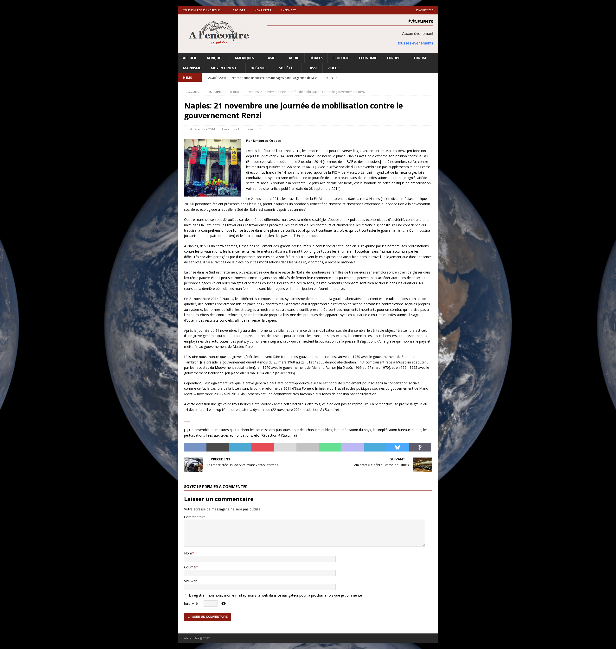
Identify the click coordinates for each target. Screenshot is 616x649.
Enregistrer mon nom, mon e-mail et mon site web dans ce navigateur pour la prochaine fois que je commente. (276, 595)
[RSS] (434, 77)
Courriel (190, 567)
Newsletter (263, 10)
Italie (249, 129)
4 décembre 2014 (202, 129)
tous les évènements (415, 43)
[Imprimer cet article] (307, 447)
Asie (271, 58)
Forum (420, 58)
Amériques (244, 58)
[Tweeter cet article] (217, 447)
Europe (393, 58)
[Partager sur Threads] (420, 447)
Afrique (214, 58)
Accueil (190, 58)
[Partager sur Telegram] (375, 447)
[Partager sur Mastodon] (352, 447)
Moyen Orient (224, 68)
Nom (188, 553)
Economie (368, 58)
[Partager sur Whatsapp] (330, 447)
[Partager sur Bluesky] (397, 447)
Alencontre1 (230, 129)
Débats (316, 58)
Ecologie (341, 58)
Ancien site (288, 10)
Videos (333, 68)
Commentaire (194, 517)
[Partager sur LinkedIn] (240, 447)
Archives (239, 10)
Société (286, 68)
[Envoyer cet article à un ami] (285, 447)
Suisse (312, 68)
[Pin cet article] (262, 447)
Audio (294, 58)
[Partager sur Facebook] (195, 447)
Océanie (257, 68)
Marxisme (192, 68)
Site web (190, 581)
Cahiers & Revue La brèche (201, 10)
